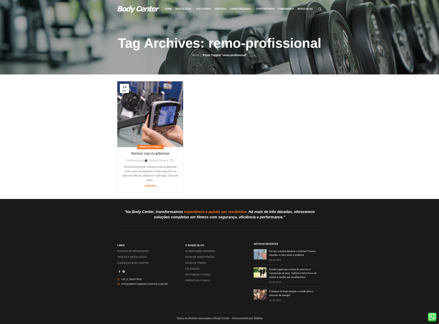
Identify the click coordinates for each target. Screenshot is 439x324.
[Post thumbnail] (260, 255)
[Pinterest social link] (123, 271)
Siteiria (258, 318)
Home (195, 55)
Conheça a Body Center (133, 263)
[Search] (320, 9)
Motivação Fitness (197, 274)
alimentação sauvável (200, 251)
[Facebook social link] (119, 271)
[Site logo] (138, 8)
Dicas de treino (195, 263)
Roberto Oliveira (158, 160)
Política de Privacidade (133, 251)
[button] (121, 114)
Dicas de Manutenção (199, 257)
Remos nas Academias (150, 153)
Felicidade (192, 268)
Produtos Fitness (150, 147)
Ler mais (150, 185)
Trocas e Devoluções (132, 257)
